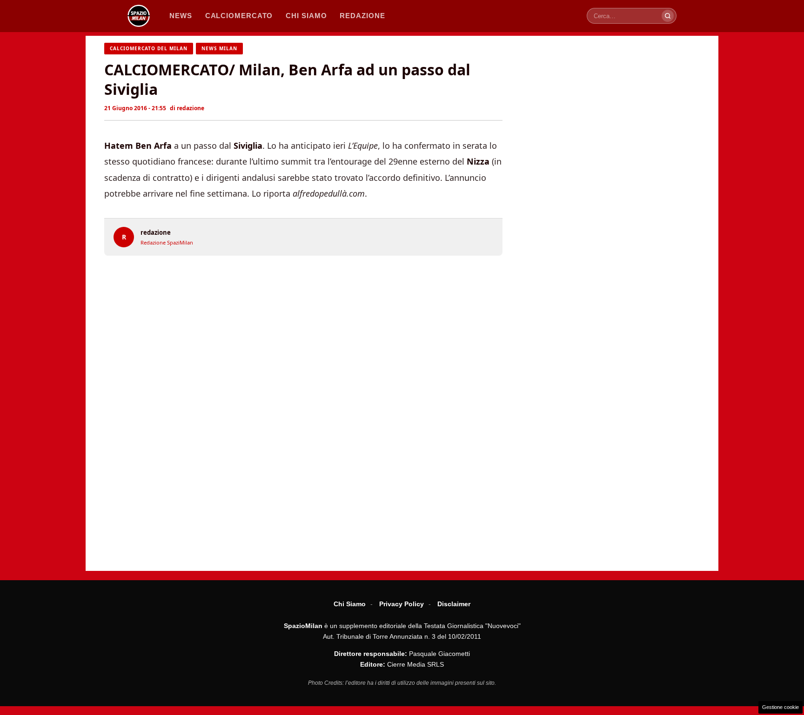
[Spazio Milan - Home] (138, 16)
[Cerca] (668, 16)
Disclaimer (453, 604)
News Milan (219, 48)
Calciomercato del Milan (149, 48)
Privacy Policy (401, 604)
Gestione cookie (780, 707)
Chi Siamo (350, 604)
